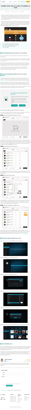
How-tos (19, 401)
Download (24, 1)
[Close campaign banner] (30, 408)
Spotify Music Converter (13, 396)
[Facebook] (19, 11)
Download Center (20, 398)
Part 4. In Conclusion (6, 47)
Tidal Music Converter (13, 397)
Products (10, 1)
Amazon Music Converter (13, 401)
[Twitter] (20, 11)
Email (4, 374)
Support (19, 1)
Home (2, 390)
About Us (25, 396)
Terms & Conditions (26, 397)
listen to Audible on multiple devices (23, 233)
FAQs (18, 402)
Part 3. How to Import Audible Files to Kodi (9, 46)
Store (29, 1)
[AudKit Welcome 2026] (7, 2)
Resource (14, 1)
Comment (3, 376)
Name (4, 372)
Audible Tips (5, 390)
